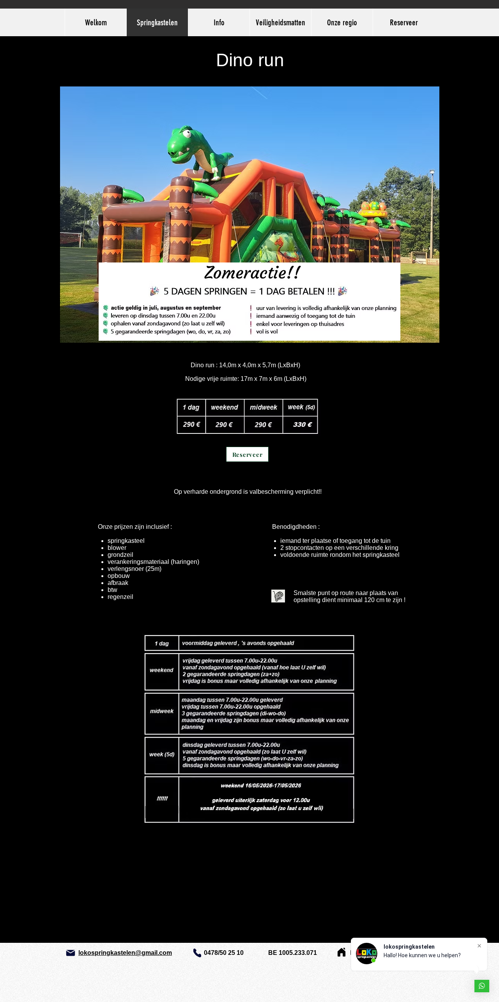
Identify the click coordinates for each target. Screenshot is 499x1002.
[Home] (341, 952)
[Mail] (70, 953)
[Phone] (197, 953)
